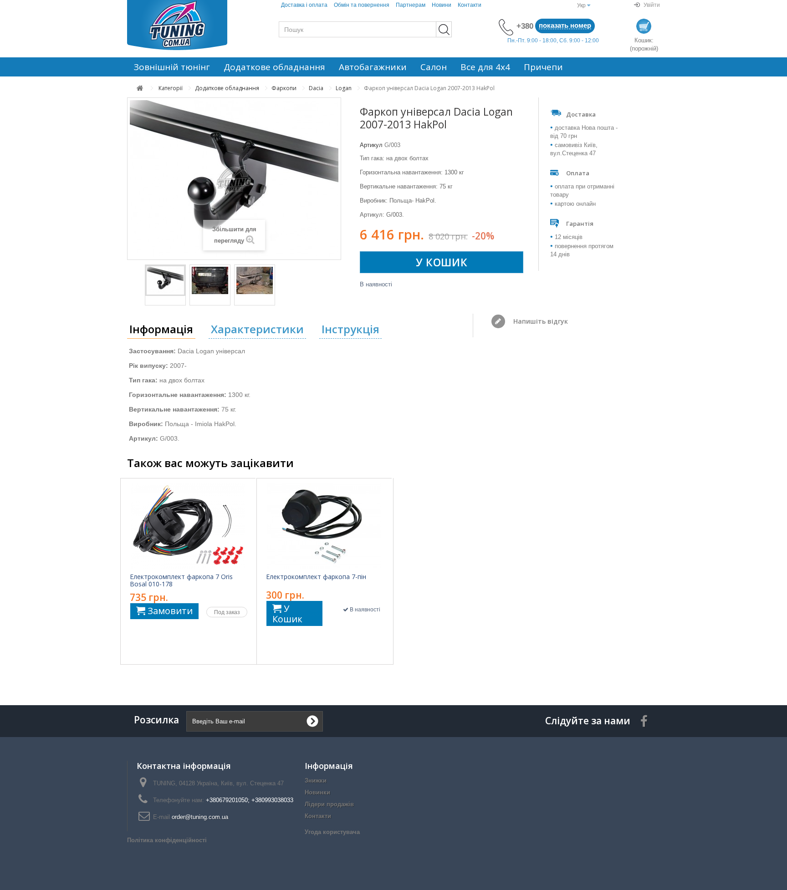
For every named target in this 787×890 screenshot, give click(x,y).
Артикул (371, 145)
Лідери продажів (329, 804)
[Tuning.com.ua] (188, 25)
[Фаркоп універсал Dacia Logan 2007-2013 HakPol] (165, 280)
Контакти (469, 5)
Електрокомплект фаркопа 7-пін (316, 576)
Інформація (161, 328)
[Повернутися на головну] (140, 88)
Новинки (317, 792)
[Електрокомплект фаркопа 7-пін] (324, 526)
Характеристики (257, 328)
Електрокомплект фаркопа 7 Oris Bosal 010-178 (181, 580)
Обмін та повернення (361, 5)
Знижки (316, 780)
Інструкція (350, 328)
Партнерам (410, 5)
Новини (441, 5)
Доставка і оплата (304, 5)
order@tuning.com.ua (200, 817)
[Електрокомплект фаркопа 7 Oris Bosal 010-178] (188, 526)
